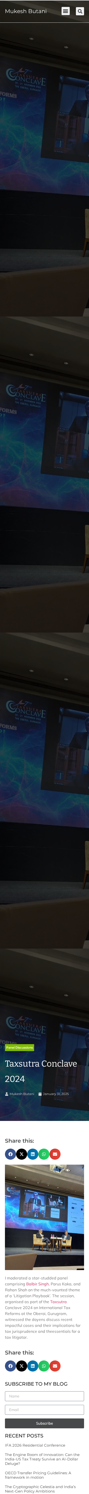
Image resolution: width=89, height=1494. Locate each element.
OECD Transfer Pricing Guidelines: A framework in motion (38, 1475)
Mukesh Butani (26, 11)
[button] (66, 11)
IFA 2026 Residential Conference (35, 1445)
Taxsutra (58, 1301)
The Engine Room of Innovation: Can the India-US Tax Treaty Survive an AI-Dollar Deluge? (42, 1459)
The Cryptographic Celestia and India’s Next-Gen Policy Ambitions (40, 1489)
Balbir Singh (37, 1283)
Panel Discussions (19, 1047)
